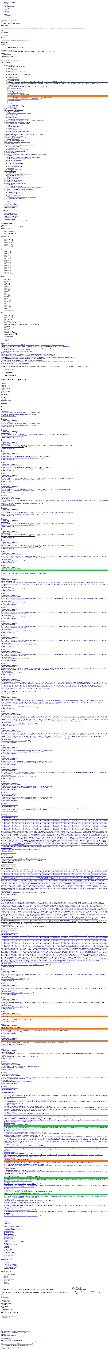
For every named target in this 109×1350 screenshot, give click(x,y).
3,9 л (8, 293)
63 (16, 214)
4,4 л (8, 300)
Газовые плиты (8, 1237)
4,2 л (8, 298)
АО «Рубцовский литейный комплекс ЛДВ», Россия (22, 324)
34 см (8, 272)
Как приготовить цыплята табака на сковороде (14, 364)
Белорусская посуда (9, 213)
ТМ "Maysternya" (12, 334)
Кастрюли (7, 1223)
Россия (9, 244)
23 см (8, 260)
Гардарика (10, 328)
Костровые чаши (9, 1257)
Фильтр (3, 392)
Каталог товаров (5, 62)
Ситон (2, 389)
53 (15, 217)
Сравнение (20, 93)
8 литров (3, 385)
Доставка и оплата (9, 2)
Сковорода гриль (9, 219)
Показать (6, 339)
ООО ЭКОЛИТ (11, 333)
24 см (8, 262)
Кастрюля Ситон (5, 388)
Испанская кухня (9, 1255)
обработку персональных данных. (20, 40)
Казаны (6, 1221)
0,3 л (8, 279)
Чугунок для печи (9, 1232)
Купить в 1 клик (12, 93)
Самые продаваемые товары (9, 1092)
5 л (8, 301)
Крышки (6, 1246)
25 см (8, 263)
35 (16, 213)
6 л (8, 305)
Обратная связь (5, 1300)
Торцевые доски (9, 1238)
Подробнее (10, 91)
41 (15, 219)
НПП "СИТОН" (12, 331)
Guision (9, 319)
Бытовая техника (9, 1252)
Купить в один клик (20, 1332)
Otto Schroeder (11, 322)
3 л (8, 290)
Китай (9, 242)
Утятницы (7, 1247)
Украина (9, 246)
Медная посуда (8, 1231)
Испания (9, 241)
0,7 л (8, 281)
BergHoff (9, 316)
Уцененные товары (9, 207)
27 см (8, 267)
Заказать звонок (15, 23)
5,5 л (8, 303)
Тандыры (7, 1243)
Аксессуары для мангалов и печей (14, 1241)
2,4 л (8, 288)
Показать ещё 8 (8, 273)
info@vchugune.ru (81, 1289)
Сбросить (7, 340)
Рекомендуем (11, 233)
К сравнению (14, 420)
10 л (8, 283)
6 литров (3, 383)
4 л (8, 295)
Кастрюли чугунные (10, 216)
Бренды (6, 5)
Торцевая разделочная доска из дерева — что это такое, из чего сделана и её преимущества (27, 355)
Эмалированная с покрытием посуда (14, 220)
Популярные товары (10, 203)
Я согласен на (16, 40)
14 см (8, 253)
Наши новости (5, 343)
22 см (8, 258)
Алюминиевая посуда (10, 1244)
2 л (8, 284)
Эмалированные (5, 391)
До (19, 227)
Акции (6, 3)
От (1, 227)
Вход (5, 14)
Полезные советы (9, 6)
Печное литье (8, 1249)
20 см (8, 255)
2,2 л (8, 286)
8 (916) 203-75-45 (6, 1301)
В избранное (11, 94)
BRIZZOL (10, 317)
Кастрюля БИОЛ (5, 386)
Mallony (9, 321)
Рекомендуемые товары (11, 206)
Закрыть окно (5, 53)
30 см (8, 270)
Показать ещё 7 (8, 336)
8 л (8, 308)
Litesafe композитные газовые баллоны (18, 349)
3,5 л (8, 291)
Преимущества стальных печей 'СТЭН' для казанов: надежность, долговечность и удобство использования (38, 346)
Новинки (6, 201)
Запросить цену (16, 1347)
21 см (8, 257)
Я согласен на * (16, 1331)
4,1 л (8, 296)
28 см (8, 269)
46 (17, 216)
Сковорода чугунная (10, 1228)
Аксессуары (7, 1250)
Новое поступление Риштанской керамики (19, 351)
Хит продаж (10, 231)
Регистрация (7, 15)
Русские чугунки (9, 217)
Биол (8, 326)
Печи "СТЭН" (5, 348)
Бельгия (9, 239)
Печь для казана (8, 1234)
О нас (5, 9)
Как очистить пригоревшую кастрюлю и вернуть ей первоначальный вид (22, 360)
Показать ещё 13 (9, 310)
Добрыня (9, 329)
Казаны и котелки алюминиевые (13, 1226)
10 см (8, 252)
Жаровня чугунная (9, 214)
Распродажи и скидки (10, 204)
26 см (8, 265)
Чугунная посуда (9, 1224)
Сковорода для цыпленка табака (13, 1229)
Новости (6, 8)
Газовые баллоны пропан (11, 1253)
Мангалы (6, 1240)
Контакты (7, 11)
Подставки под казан (10, 1235)
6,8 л (8, 307)
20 (26, 220)
